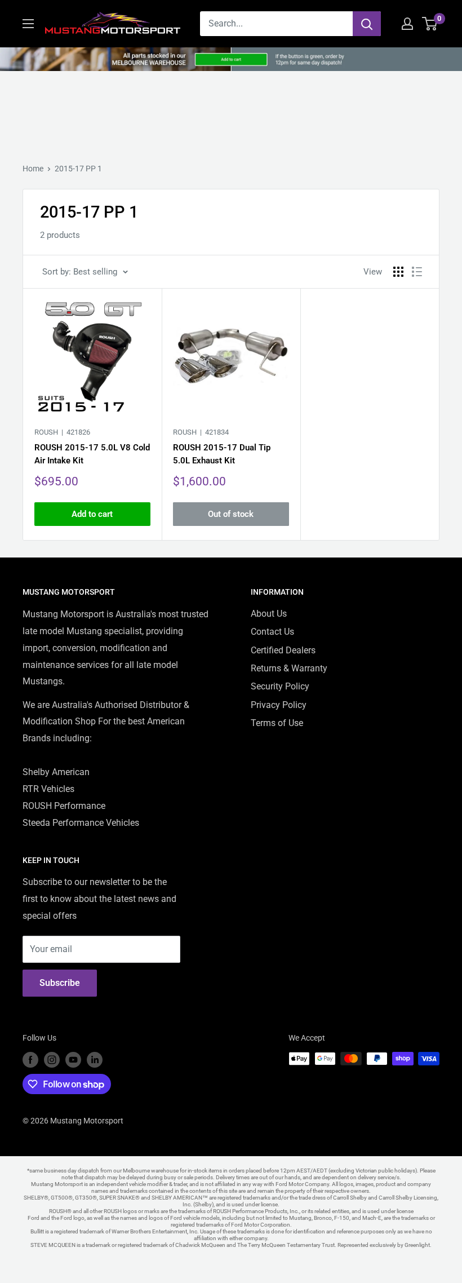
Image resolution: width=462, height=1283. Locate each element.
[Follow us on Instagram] (52, 1060)
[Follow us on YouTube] (73, 1060)
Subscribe (59, 982)
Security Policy (280, 686)
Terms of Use (277, 723)
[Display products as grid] (398, 272)
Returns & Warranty (289, 668)
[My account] (407, 23)
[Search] (367, 23)
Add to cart (92, 514)
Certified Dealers (283, 650)
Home (33, 168)
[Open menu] (28, 23)
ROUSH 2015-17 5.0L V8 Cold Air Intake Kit (92, 454)
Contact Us (272, 631)
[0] (430, 23)
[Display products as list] (417, 272)
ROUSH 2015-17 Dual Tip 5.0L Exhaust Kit (221, 454)
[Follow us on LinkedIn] (95, 1060)
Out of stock (231, 514)
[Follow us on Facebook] (30, 1060)
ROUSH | (62, 432)
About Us (269, 613)
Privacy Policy (278, 705)
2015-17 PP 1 (78, 168)
